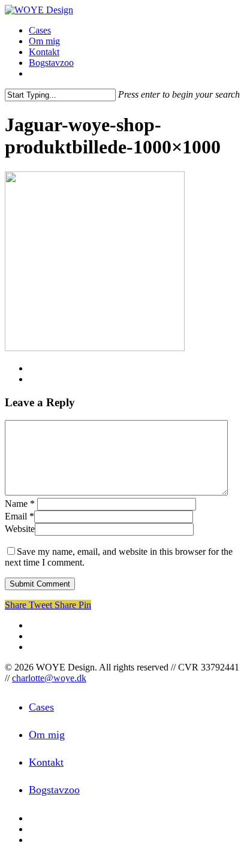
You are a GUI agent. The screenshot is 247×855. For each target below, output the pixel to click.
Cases (41, 707)
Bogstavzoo (54, 790)
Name (20, 504)
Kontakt (46, 762)
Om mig (47, 735)
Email (19, 516)
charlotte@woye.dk (49, 678)
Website (20, 529)
